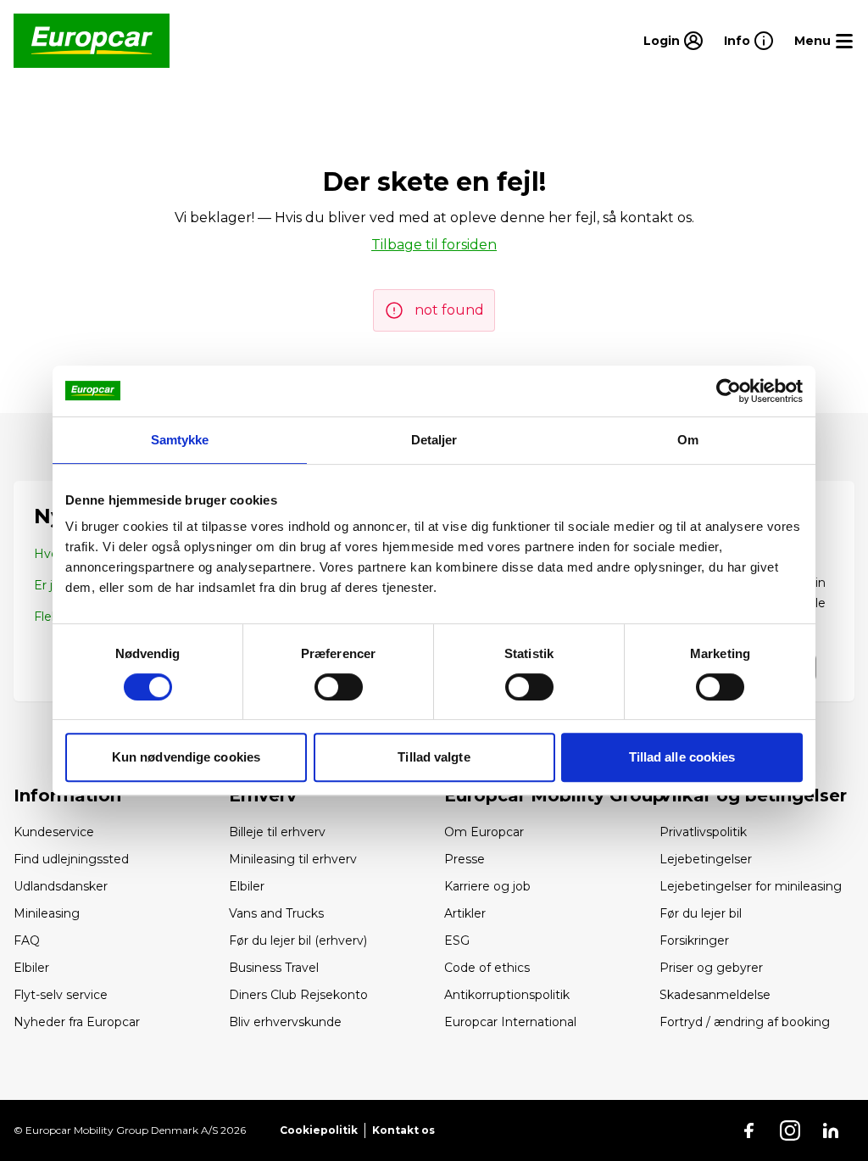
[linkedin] (831, 1130)
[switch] (338, 687)
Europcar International (510, 1022)
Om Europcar (484, 832)
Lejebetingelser (705, 859)
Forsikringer (694, 940)
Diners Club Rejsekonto (298, 994)
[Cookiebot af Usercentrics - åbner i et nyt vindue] (728, 391)
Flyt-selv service (61, 994)
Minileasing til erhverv (293, 859)
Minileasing (47, 913)
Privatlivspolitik (703, 832)
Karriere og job (487, 886)
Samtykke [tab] (180, 440)
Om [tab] (687, 440)
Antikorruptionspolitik (507, 994)
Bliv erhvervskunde (285, 1022)
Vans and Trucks (276, 913)
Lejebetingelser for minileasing (750, 886)
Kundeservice (54, 832)
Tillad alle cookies (682, 757)
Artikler (465, 913)
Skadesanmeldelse (715, 994)
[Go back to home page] (92, 41)
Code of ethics (487, 967)
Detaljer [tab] (434, 440)
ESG (457, 940)
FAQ (27, 940)
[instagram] (790, 1130)
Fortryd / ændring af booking (744, 1022)
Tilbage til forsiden (434, 245)
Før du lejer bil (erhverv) (298, 940)
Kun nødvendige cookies (186, 757)
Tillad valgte (434, 757)
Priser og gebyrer (711, 967)
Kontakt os (403, 1130)
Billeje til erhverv (277, 832)
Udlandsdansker (61, 886)
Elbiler (31, 967)
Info (737, 40)
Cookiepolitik (319, 1130)
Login (661, 40)
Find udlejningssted (71, 859)
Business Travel (274, 967)
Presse (464, 859)
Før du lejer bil (700, 913)
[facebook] (749, 1130)
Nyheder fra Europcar (77, 1022)
